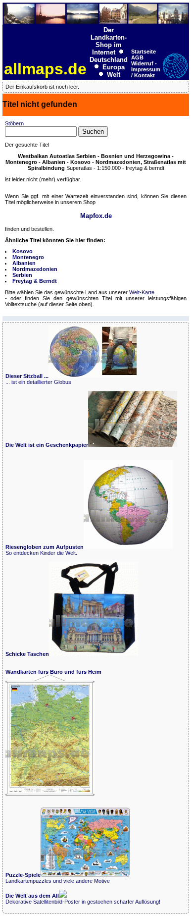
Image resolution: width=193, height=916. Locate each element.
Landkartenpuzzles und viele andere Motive (57, 878)
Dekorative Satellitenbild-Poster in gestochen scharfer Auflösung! (82, 899)
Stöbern (14, 123)
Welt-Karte (141, 292)
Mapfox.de (96, 215)
